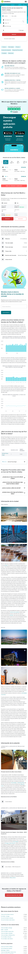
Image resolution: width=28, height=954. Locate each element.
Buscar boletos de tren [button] (14, 895)
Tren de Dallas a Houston (6, 936)
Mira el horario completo (14, 185)
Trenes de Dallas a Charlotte (6, 933)
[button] (26, 1)
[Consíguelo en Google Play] (19, 132)
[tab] (6, 16)
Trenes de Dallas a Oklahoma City (8, 935)
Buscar (7, 218)
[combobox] (14, 19)
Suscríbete (6, 312)
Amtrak (11, 615)
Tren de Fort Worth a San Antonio (8, 919)
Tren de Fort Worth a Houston (7, 918)
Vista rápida (11, 47)
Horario (4, 47)
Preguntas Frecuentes (17, 50)
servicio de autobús (14, 612)
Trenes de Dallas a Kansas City (7, 931)
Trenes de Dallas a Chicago (6, 927)
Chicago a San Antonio (10, 843)
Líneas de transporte (6, 50)
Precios (17, 47)
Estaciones (10, 53)
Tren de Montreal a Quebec (6, 948)
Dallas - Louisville (4, 929)
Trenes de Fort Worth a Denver (7, 914)
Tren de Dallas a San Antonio (7, 938)
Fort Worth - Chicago (5, 916)
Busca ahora (12, 877)
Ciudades (4, 53)
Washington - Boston (5, 950)
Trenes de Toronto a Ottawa (6, 946)
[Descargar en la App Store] (8, 132)
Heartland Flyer (21, 782)
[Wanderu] (5, 2)
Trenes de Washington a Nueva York (8, 952)
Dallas (6, 565)
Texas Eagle (13, 782)
